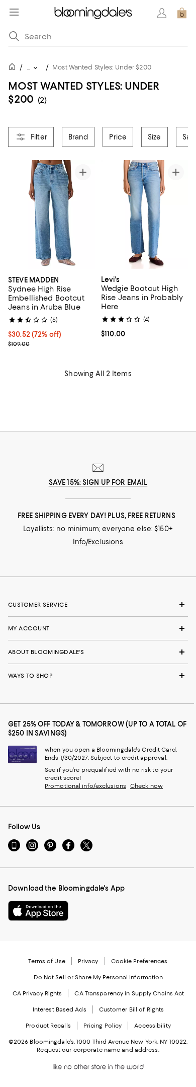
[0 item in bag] (182, 13)
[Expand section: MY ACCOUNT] (98, 628)
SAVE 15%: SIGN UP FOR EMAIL (98, 482)
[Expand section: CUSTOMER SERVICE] (98, 604)
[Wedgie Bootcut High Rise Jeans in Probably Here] (144, 214)
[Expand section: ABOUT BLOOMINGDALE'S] (98, 652)
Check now (146, 785)
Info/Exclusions (98, 542)
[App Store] (38, 911)
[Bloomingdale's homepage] (14, 68)
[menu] (14, 12)
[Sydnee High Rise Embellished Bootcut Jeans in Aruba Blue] (51, 214)
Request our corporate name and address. (98, 1049)
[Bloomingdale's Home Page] (93, 13)
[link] (51, 310)
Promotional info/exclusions (85, 785)
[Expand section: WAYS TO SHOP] (98, 675)
